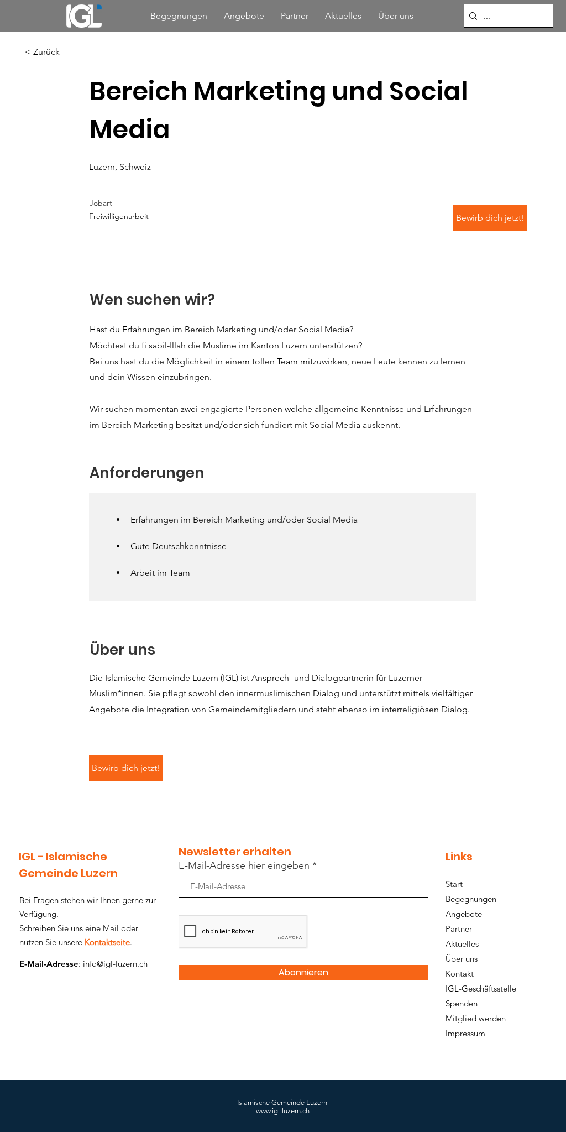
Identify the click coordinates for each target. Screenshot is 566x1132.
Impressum (465, 1033)
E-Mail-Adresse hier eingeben (244, 865)
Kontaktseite (107, 942)
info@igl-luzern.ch (115, 963)
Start (454, 884)
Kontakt (460, 973)
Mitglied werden (476, 1018)
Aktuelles (462, 943)
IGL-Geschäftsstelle (481, 988)
